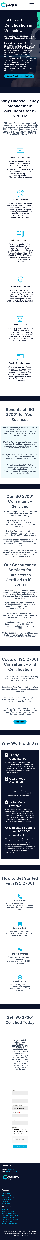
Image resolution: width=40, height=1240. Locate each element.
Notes (13, 1120)
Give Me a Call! (20, 1146)
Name (13, 1090)
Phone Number (16, 1098)
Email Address (16, 1112)
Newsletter (14, 1127)
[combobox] (20, 1108)
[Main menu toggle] (31, 4)
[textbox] (18, 1108)
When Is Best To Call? (17, 1105)
